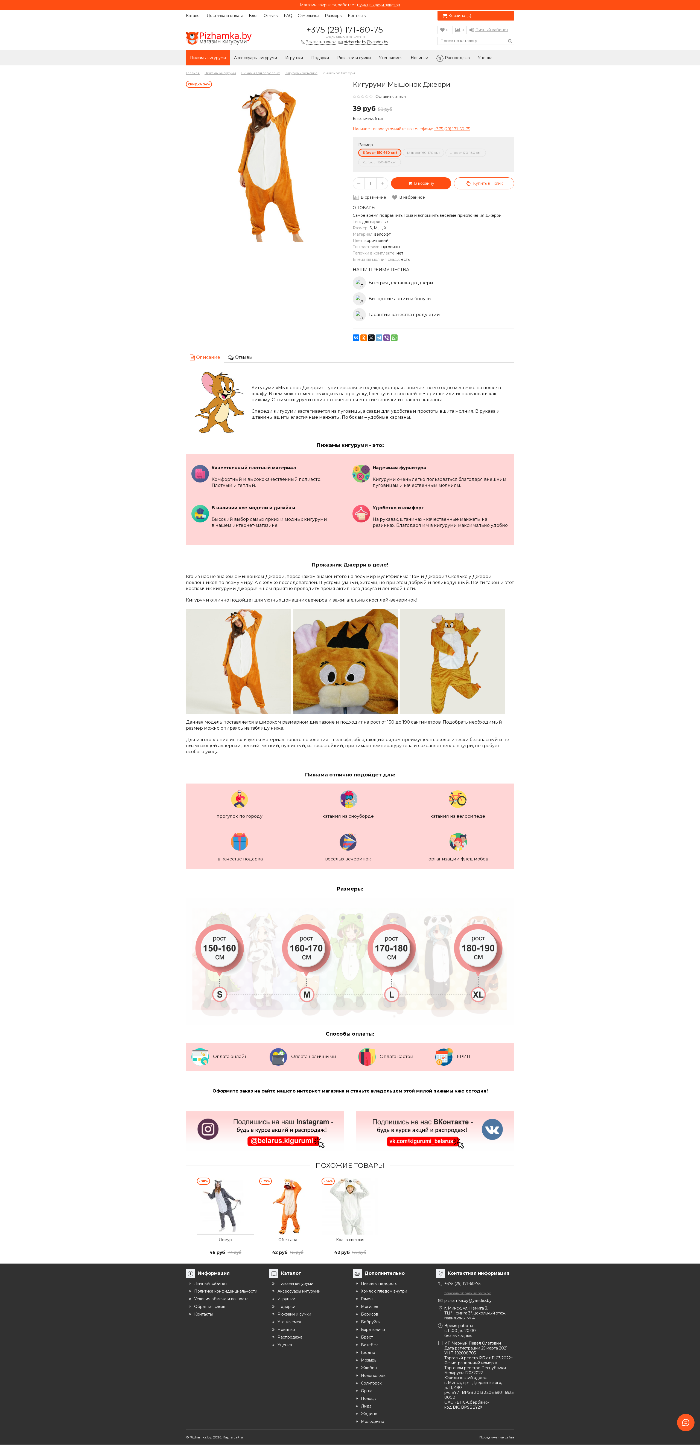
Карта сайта (233, 1437)
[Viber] (386, 337)
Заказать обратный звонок (467, 1293)
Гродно (368, 1352)
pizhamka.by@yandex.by (468, 1300)
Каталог (193, 15)
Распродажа (457, 57)
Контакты (357, 15)
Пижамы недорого (379, 1283)
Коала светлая (350, 1239)
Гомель (367, 1298)
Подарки (320, 57)
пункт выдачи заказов (378, 4)
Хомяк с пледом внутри (384, 1291)
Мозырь (368, 1360)
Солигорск (371, 1383)
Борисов (369, 1314)
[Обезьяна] (287, 1206)
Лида (366, 1406)
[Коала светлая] (350, 1206)
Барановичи (373, 1329)
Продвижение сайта (496, 1437)
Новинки (419, 57)
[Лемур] (225, 1206)
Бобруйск (371, 1321)
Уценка (485, 57)
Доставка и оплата (225, 15)
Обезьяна (287, 1239)
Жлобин (369, 1367)
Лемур (225, 1239)
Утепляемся (390, 57)
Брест (367, 1337)
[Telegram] (379, 337)
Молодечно (372, 1421)
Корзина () (459, 15)
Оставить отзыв (390, 96)
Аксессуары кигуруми (255, 57)
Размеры (333, 15)
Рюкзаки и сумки (354, 57)
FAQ (288, 15)
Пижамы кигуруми (208, 57)
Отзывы (271, 15)
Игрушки (294, 57)
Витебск (369, 1344)
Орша (366, 1390)
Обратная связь (209, 1306)
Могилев (369, 1306)
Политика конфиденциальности (225, 1291)
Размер (365, 144)
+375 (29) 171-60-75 (344, 30)
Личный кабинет (491, 29)
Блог (253, 15)
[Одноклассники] (363, 337)
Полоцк (368, 1398)
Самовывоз (308, 15)
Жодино (369, 1413)
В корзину (423, 183)
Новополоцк (373, 1375)
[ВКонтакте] (356, 337)
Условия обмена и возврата (221, 1298)
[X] (371, 337)
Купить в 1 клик (488, 183)
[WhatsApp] (394, 337)
